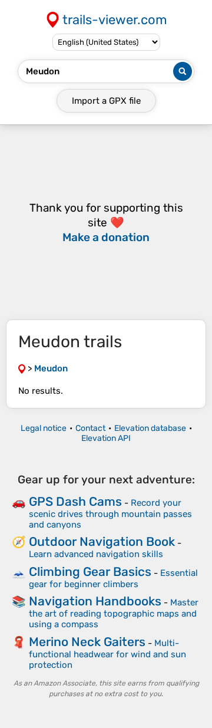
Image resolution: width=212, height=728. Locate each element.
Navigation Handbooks (95, 601)
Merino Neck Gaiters (87, 641)
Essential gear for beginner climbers (113, 578)
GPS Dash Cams (75, 501)
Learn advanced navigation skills (96, 554)
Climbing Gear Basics (90, 571)
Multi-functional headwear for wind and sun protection (107, 654)
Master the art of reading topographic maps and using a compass (113, 613)
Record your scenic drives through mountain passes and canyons (110, 514)
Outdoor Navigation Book (102, 541)
